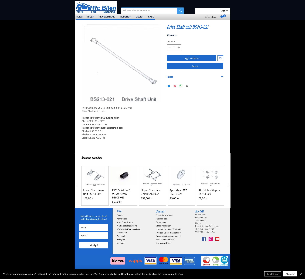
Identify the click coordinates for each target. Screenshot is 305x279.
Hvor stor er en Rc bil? (165, 240)
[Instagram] (211, 239)
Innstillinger (272, 273)
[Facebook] (204, 239)
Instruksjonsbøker (163, 243)
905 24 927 (203, 229)
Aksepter (290, 273)
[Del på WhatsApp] (181, 86)
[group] (152, 186)
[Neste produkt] (228, 185)
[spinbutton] (174, 47)
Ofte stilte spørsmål (164, 215)
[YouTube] (217, 239)
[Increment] (179, 47)
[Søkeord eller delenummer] (180, 11)
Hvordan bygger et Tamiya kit (168, 229)
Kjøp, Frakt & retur (125, 222)
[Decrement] (169, 47)
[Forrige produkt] (77, 185)
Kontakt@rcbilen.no (210, 226)
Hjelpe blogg (162, 219)
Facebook (121, 236)
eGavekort (121, 229)
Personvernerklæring (172, 273)
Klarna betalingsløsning (127, 226)
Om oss (120, 215)
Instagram (121, 240)
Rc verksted (161, 222)
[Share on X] (187, 86)
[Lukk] (301, 273)
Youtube (120, 243)
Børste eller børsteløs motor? (168, 236)
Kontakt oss (122, 219)
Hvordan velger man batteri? (168, 233)
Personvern (122, 233)
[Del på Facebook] (169, 86)
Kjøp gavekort (133, 229)
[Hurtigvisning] (94, 176)
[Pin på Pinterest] (175, 86)
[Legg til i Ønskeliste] (220, 58)
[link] (223, 16)
